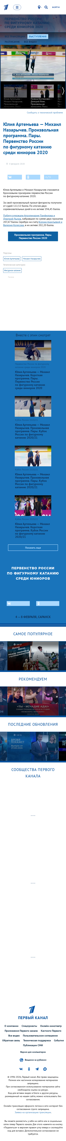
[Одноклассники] (33, 177)
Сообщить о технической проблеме (45, 112)
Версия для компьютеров (33, 1052)
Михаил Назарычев (31, 258)
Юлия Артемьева (11, 258)
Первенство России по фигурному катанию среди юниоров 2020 (27, 23)
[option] (15, 98)
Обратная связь (11, 1040)
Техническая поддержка (37, 1040)
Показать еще (33, 547)
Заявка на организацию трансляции (33, 1112)
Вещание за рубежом (35, 1059)
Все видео (14, 1035)
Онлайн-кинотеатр (51, 1025)
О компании (11, 1025)
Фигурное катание (12, 270)
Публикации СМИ (33, 1045)
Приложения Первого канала (21, 1030)
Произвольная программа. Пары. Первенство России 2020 (33, 236)
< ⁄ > (48, 177)
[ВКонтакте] (15, 177)
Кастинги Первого (51, 1030)
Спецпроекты (29, 1025)
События (59, 1040)
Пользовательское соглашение (40, 1035)
